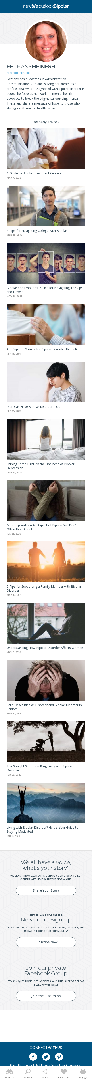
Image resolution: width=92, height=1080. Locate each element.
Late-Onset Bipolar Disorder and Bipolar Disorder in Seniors (44, 707)
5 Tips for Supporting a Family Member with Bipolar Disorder (44, 588)
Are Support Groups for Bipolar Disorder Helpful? (42, 349)
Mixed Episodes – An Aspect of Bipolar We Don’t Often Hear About (42, 527)
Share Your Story (46, 890)
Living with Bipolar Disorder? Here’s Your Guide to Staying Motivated (42, 829)
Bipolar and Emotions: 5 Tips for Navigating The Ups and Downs (45, 290)
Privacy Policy (49, 1065)
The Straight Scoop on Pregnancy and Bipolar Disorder (40, 768)
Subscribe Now (46, 942)
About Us (15, 1065)
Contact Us (31, 1065)
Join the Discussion (46, 996)
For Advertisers (70, 1065)
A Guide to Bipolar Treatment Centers (34, 173)
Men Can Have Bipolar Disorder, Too (33, 406)
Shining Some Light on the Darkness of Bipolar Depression (40, 466)
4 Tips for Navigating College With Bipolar (37, 230)
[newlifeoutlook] (46, 6)
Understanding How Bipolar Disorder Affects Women (45, 648)
